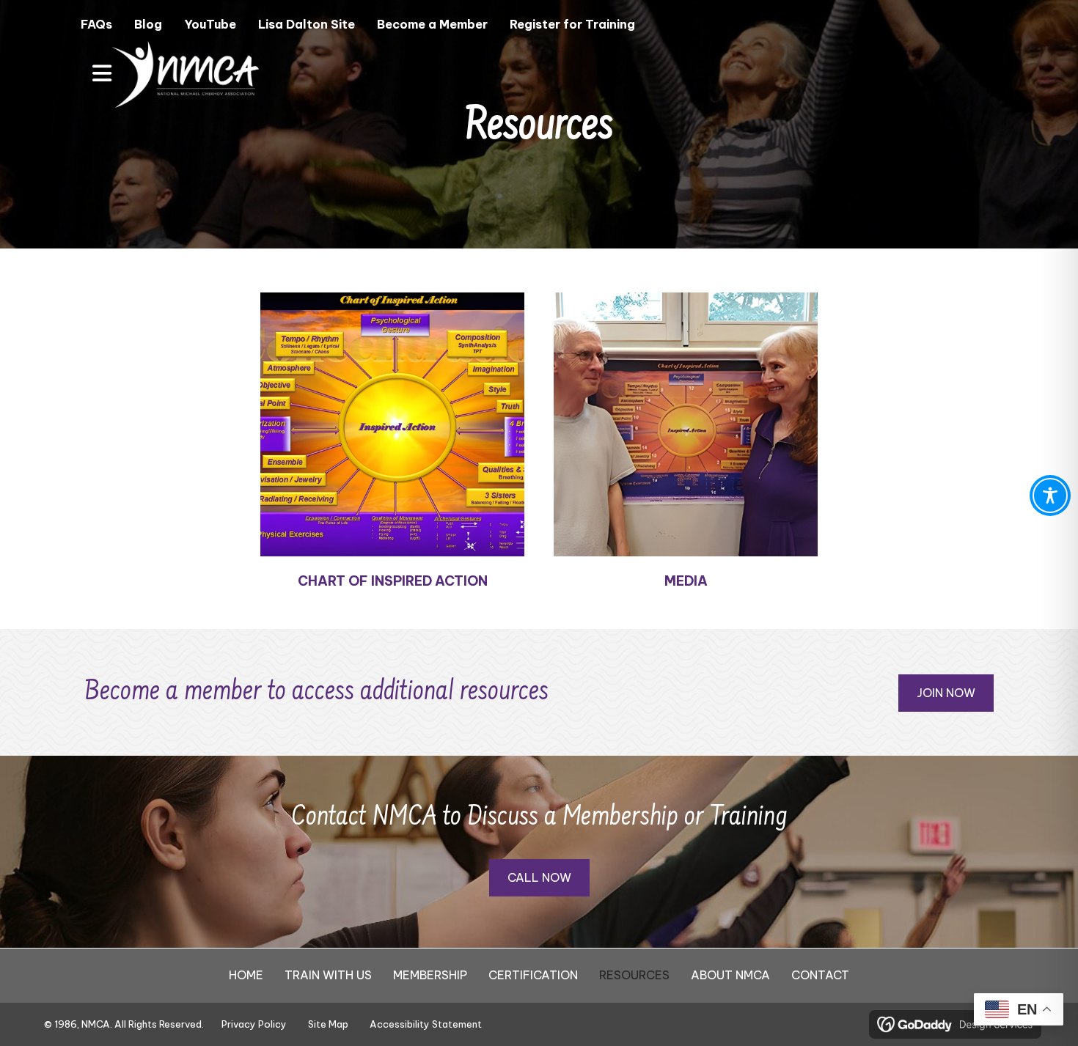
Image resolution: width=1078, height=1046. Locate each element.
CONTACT (820, 975)
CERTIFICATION (533, 975)
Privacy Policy (254, 1024)
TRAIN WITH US (328, 975)
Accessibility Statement (426, 1024)
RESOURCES (634, 975)
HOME (246, 975)
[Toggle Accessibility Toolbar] (1050, 495)
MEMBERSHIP (430, 975)
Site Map (328, 1024)
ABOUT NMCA (730, 975)
